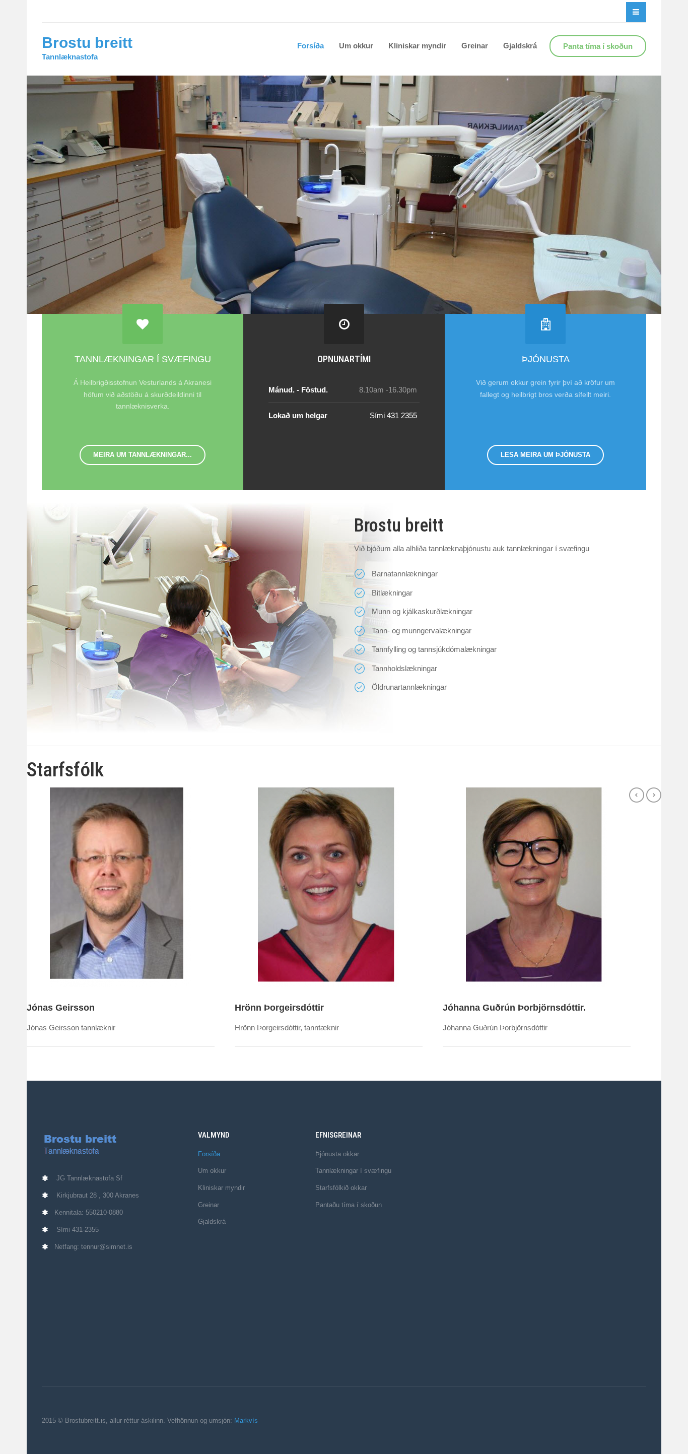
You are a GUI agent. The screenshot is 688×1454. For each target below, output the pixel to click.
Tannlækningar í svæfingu (143, 359)
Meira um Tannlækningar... (142, 454)
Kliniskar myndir (417, 45)
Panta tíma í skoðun (598, 46)
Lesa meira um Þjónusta (545, 454)
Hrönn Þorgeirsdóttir (279, 1008)
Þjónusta (546, 359)
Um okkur (356, 45)
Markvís (246, 1420)
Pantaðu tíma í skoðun (348, 1205)
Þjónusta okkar (337, 1154)
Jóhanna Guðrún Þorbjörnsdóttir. (514, 1008)
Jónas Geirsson (61, 1008)
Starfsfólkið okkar (341, 1188)
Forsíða (310, 45)
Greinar (474, 45)
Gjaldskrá (520, 45)
